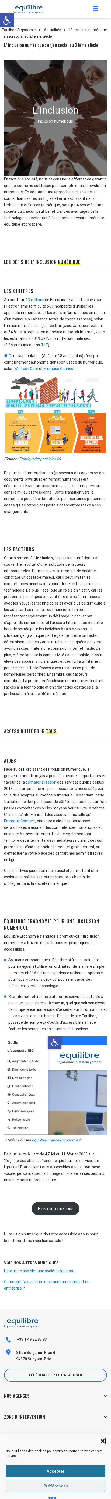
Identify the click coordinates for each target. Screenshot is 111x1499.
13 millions (35, 300)
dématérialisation (41, 782)
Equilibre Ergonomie (19, 30)
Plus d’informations (56, 1208)
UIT (45, 345)
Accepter (55, 1471)
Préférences (55, 1486)
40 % (8, 356)
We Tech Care (26, 368)
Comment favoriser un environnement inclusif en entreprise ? (46, 1285)
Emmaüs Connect (59, 368)
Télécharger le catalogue (55, 1375)
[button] (102, 1440)
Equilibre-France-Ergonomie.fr (57, 1140)
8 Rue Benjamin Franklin (37, 1352)
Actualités (52, 30)
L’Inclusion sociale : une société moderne (39, 1271)
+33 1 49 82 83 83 (31, 1339)
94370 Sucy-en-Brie (33, 1359)
